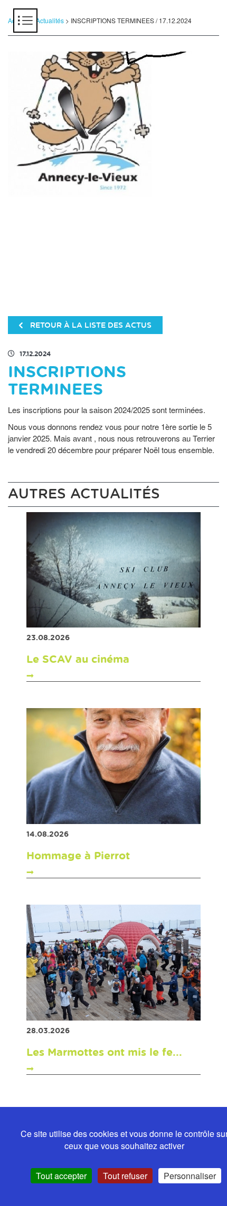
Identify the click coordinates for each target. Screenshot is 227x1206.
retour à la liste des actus (90, 325)
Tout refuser (125, 1176)
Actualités (50, 20)
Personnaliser (190, 1176)
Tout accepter (61, 1176)
